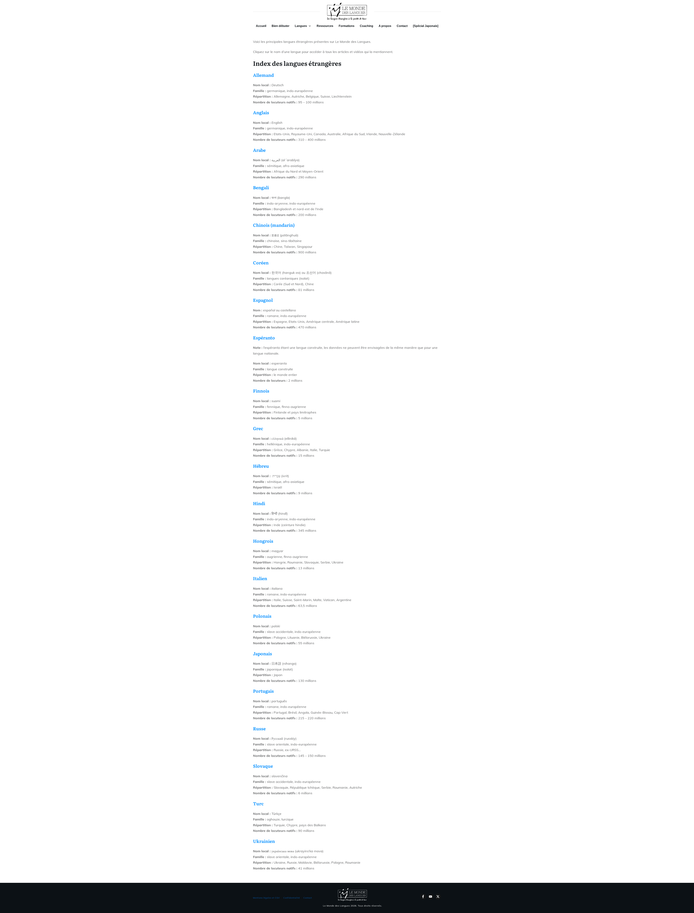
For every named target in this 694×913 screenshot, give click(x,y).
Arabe (259, 150)
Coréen (261, 262)
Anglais (261, 112)
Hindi (259, 503)
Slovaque (263, 766)
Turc (258, 803)
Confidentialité (291, 898)
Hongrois (263, 541)
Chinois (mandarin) (274, 225)
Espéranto (264, 337)
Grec (258, 428)
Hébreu (261, 466)
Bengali (261, 187)
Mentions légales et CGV (266, 898)
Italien (260, 578)
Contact (307, 898)
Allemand (263, 75)
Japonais (262, 653)
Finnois (261, 390)
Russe (259, 728)
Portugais (263, 691)
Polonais (262, 616)
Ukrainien (264, 841)
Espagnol (263, 300)
